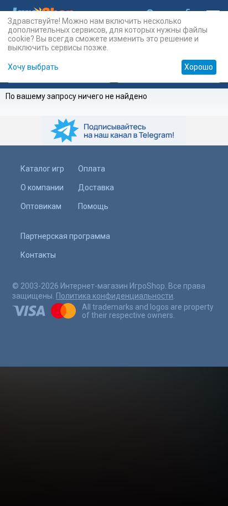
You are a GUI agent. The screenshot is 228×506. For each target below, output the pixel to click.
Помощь (93, 206)
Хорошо (198, 66)
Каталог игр (42, 168)
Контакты (38, 255)
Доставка (96, 187)
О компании (42, 187)
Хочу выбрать (33, 66)
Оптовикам (40, 206)
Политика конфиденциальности (114, 295)
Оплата (91, 168)
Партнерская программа (65, 236)
